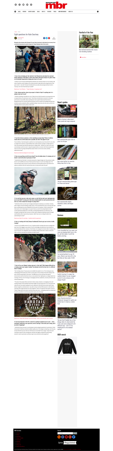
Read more (67, 210)
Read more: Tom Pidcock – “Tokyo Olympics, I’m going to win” (28, 89)
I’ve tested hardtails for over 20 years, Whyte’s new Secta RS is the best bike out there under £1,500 (66, 256)
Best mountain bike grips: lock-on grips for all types (66, 140)
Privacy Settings (78, 449)
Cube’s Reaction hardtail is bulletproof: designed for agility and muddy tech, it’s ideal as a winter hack (66, 301)
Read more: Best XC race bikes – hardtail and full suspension (27, 218)
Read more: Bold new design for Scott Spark (24, 152)
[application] (35, 305)
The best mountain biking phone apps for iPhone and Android (67, 182)
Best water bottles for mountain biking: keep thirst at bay (65, 162)
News (19, 31)
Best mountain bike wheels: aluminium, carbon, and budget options (65, 203)
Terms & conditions (66, 449)
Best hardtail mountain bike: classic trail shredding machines (88, 51)
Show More (83, 57)
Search (75, 433)
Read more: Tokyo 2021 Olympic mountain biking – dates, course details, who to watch (33, 318)
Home (16, 31)
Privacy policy (72, 449)
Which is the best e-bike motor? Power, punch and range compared (66, 120)
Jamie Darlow (20, 37)
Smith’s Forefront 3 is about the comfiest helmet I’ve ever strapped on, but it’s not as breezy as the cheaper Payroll (66, 277)
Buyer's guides (62, 102)
